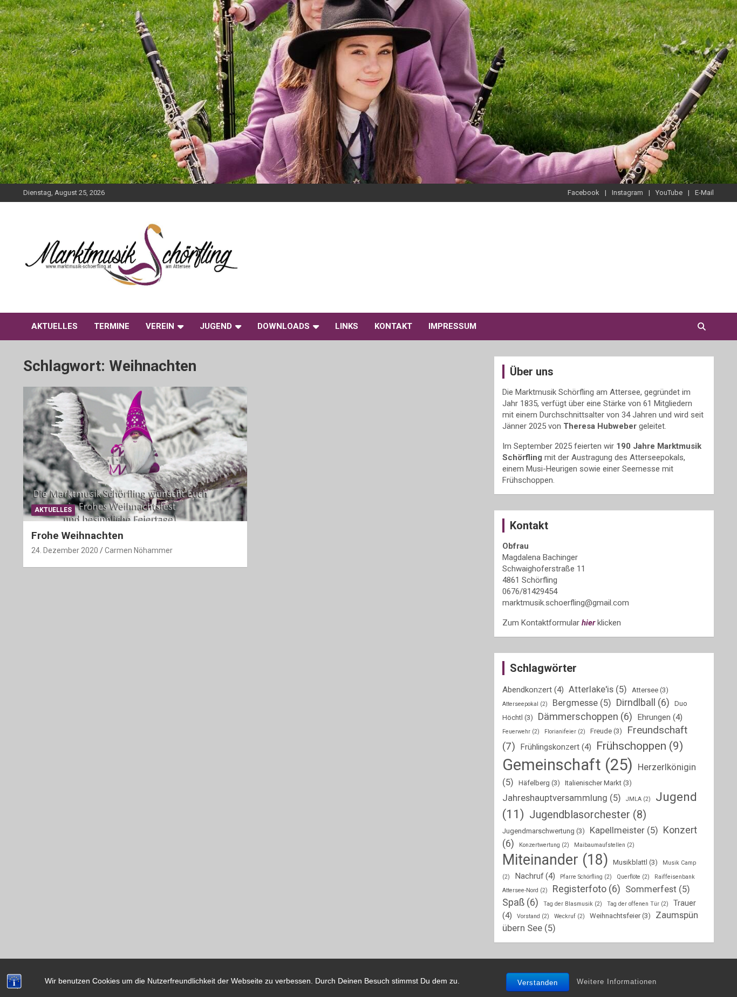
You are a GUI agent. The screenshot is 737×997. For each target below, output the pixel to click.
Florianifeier (564, 731)
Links (346, 326)
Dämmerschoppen (585, 716)
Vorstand (533, 916)
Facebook (583, 192)
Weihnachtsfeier (620, 916)
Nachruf (535, 876)
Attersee (650, 690)
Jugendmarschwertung (543, 831)
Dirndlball (643, 702)
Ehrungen (660, 717)
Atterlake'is (598, 689)
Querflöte (633, 876)
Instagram (627, 192)
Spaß (520, 902)
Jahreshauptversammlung (561, 798)
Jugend (216, 326)
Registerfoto (586, 888)
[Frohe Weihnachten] (135, 454)
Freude (606, 731)
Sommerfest (657, 889)
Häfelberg (539, 783)
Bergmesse (581, 703)
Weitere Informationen (617, 982)
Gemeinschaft (567, 765)
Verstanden (537, 983)
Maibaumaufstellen (604, 844)
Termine (111, 326)
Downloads (283, 326)
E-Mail (704, 192)
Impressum (452, 326)
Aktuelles (54, 326)
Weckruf (569, 916)
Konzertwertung (544, 844)
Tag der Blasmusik (572, 903)
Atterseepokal (525, 704)
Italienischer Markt (598, 783)
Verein (160, 326)
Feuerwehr (521, 731)
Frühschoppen (639, 745)
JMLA (638, 799)
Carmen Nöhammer (139, 550)
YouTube (669, 192)
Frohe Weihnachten (77, 535)
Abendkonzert (533, 690)
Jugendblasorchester (587, 814)
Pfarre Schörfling (586, 876)
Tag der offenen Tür (637, 903)
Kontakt (393, 326)
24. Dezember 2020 (64, 550)
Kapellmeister (624, 830)
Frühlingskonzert (555, 747)
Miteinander (555, 859)
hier (588, 623)
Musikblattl (635, 862)
